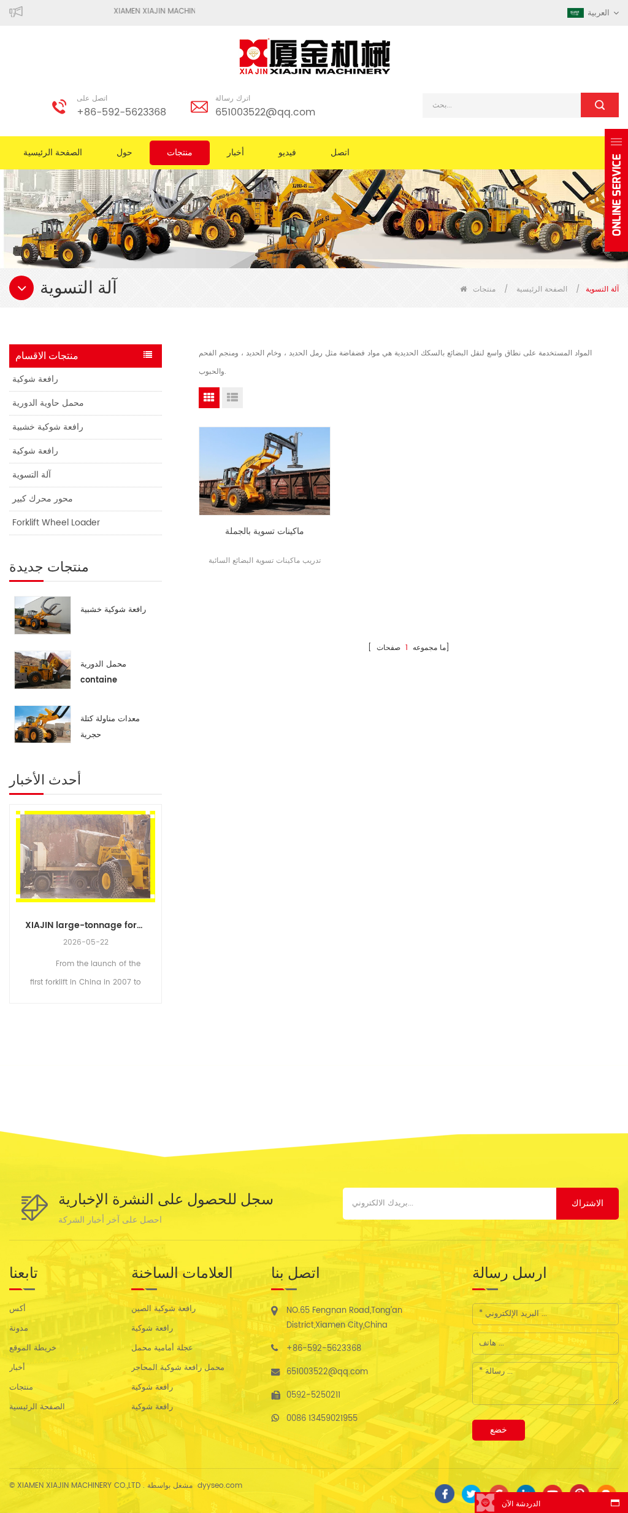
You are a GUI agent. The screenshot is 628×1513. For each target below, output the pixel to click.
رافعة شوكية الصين (163, 1308)
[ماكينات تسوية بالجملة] (264, 470)
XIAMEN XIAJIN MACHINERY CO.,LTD (188, 11)
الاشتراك (587, 1203)
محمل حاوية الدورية (48, 403)
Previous (14, 892)
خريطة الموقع (32, 1348)
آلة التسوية (31, 475)
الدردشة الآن (521, 1504)
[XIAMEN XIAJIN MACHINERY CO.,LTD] (314, 56)
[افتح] (616, 190)
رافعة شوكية (35, 379)
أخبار (235, 152)
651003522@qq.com (265, 112)
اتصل (340, 152)
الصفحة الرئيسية (52, 152)
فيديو (287, 152)
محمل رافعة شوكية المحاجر (177, 1367)
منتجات (180, 152)
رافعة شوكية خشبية (47, 427)
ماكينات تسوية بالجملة (264, 531)
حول (124, 152)
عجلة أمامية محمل (162, 1348)
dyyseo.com (219, 1486)
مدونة (18, 1328)
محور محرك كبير (42, 499)
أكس (17, 1308)
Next (157, 892)
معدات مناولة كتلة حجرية (110, 727)
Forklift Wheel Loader (56, 523)
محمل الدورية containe (103, 672)
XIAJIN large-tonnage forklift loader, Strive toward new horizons (85, 925)
